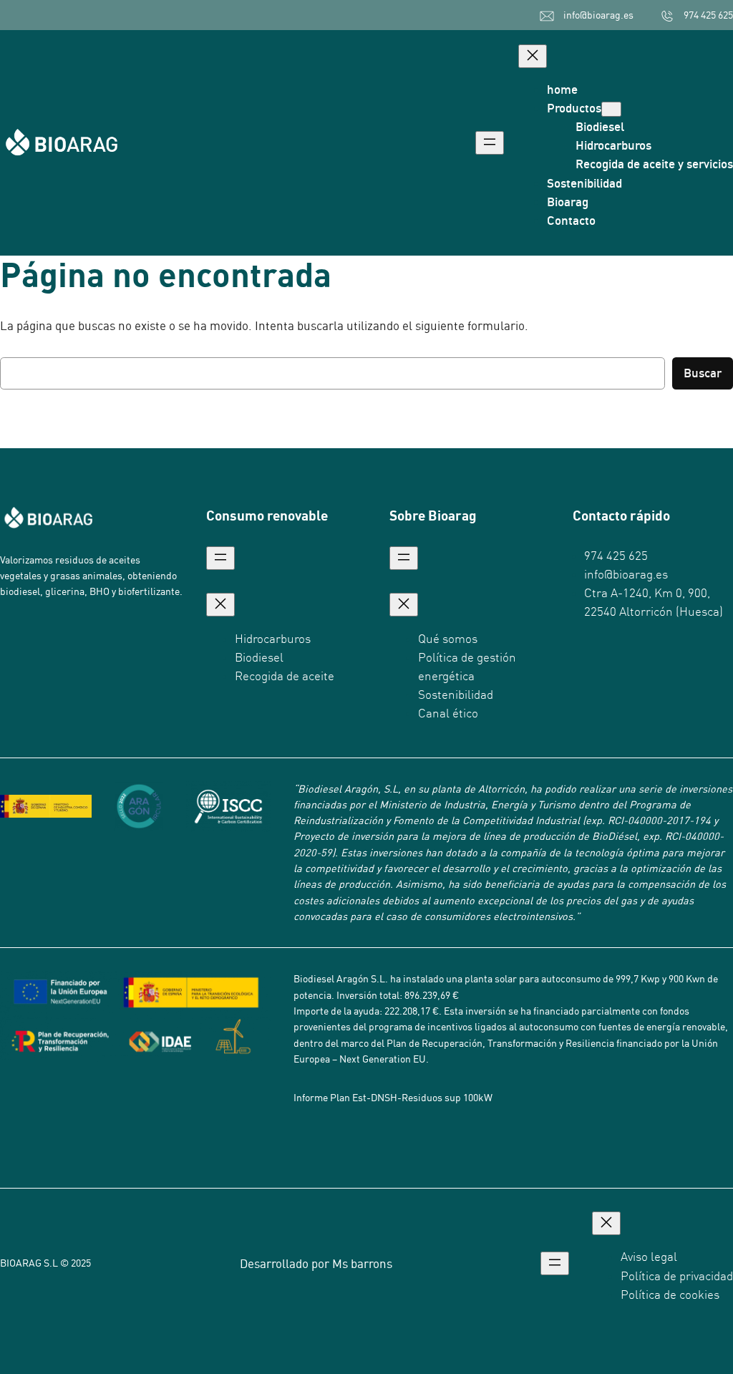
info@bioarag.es (598, 15)
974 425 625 (708, 15)
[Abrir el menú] (489, 143)
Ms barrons (362, 1263)
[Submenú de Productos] (611, 109)
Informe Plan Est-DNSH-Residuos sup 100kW (392, 1097)
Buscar (703, 372)
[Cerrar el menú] (532, 56)
